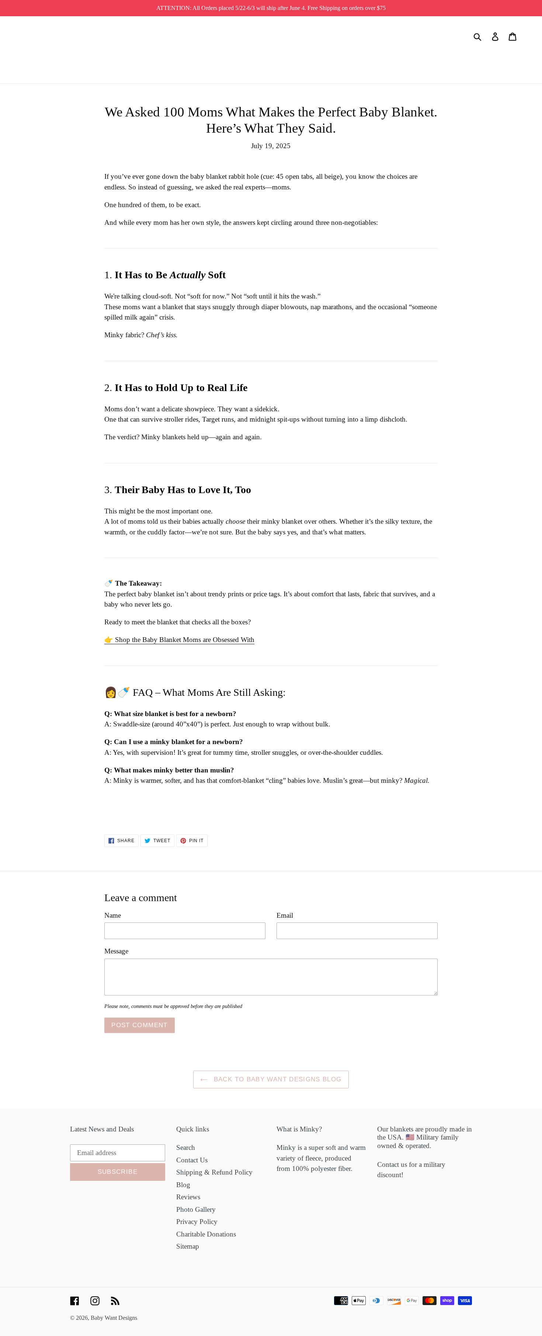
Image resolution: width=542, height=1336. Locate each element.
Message (116, 951)
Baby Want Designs (114, 1318)
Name (112, 915)
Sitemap (187, 1246)
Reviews (188, 1197)
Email (285, 915)
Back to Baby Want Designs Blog (276, 1079)
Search (185, 1147)
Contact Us (192, 1160)
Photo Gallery (196, 1209)
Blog (183, 1185)
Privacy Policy (197, 1221)
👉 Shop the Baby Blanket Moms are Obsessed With (179, 639)
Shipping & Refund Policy (214, 1172)
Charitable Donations (206, 1234)
